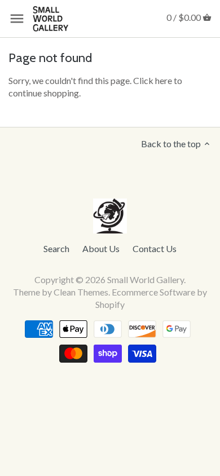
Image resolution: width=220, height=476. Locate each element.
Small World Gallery (145, 279)
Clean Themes (81, 292)
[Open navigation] (16, 18)
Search (56, 248)
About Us (101, 248)
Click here (152, 80)
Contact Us (155, 248)
